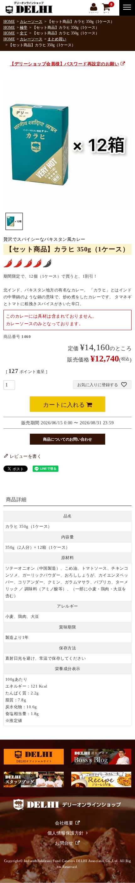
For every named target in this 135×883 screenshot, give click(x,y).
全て (23, 33)
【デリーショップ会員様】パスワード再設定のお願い (64, 63)
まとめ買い (56, 39)
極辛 (23, 27)
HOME (9, 21)
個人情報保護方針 (65, 832)
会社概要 (64, 822)
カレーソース (31, 21)
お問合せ (64, 842)
